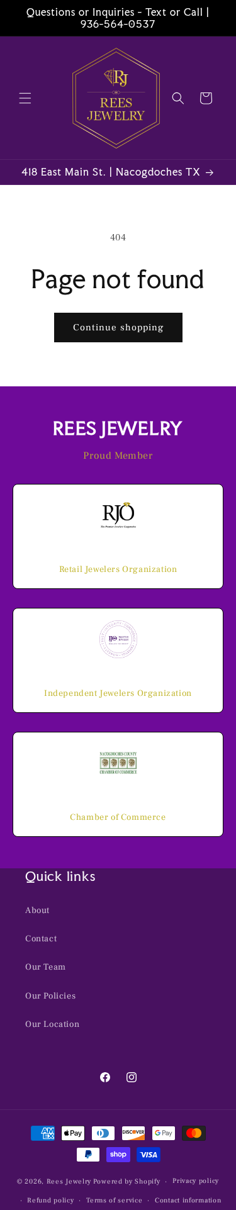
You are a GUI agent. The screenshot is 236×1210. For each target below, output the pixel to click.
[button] (25, 98)
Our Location (52, 1024)
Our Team (45, 967)
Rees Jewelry (69, 1181)
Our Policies (50, 996)
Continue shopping (118, 327)
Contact (41, 938)
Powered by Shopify (126, 1181)
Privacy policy (195, 1180)
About (37, 910)
